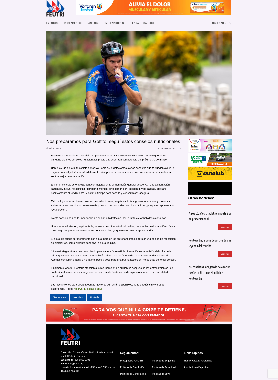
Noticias (78, 297)
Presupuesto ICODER (131, 360)
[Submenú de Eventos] (59, 23)
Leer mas (225, 227)
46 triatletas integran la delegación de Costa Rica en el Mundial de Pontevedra (209, 273)
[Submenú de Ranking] (99, 23)
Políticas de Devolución (132, 367)
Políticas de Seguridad (163, 360)
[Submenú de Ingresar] (225, 23)
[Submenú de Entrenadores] (125, 23)
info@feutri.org (75, 363)
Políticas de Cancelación (133, 374)
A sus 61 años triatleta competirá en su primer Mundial (210, 216)
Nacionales (59, 297)
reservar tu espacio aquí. (88, 288)
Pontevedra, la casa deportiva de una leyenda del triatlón (210, 243)
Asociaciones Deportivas (197, 367)
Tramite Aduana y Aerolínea (198, 360)
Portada (94, 297)
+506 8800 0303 (81, 360)
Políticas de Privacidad (164, 367)
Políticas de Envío (161, 374)
